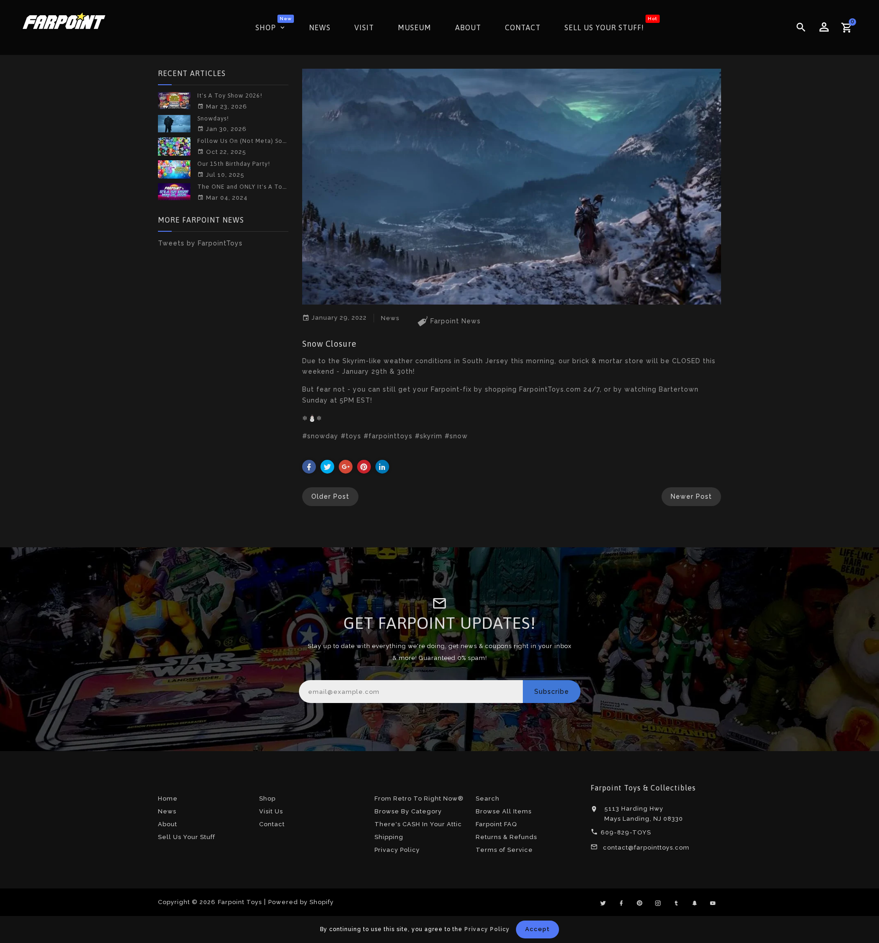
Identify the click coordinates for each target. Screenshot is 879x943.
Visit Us (271, 811)
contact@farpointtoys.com (646, 847)
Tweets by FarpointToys (200, 243)
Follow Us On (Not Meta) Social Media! (256, 140)
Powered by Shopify (301, 902)
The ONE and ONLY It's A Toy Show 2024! (259, 186)
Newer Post (691, 496)
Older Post (330, 496)
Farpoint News (455, 321)
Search (487, 798)
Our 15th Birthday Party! (233, 163)
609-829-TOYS (626, 832)
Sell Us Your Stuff (186, 837)
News (167, 811)
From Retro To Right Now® (419, 798)
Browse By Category (408, 811)
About (167, 824)
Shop (267, 798)
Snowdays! (213, 118)
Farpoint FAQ (496, 824)
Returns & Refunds (506, 837)
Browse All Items (504, 811)
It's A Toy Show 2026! (229, 95)
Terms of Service (504, 849)
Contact (272, 824)
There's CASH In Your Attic (418, 824)
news (390, 318)
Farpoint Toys (240, 902)
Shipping (388, 837)
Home (168, 798)
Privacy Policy (397, 849)
